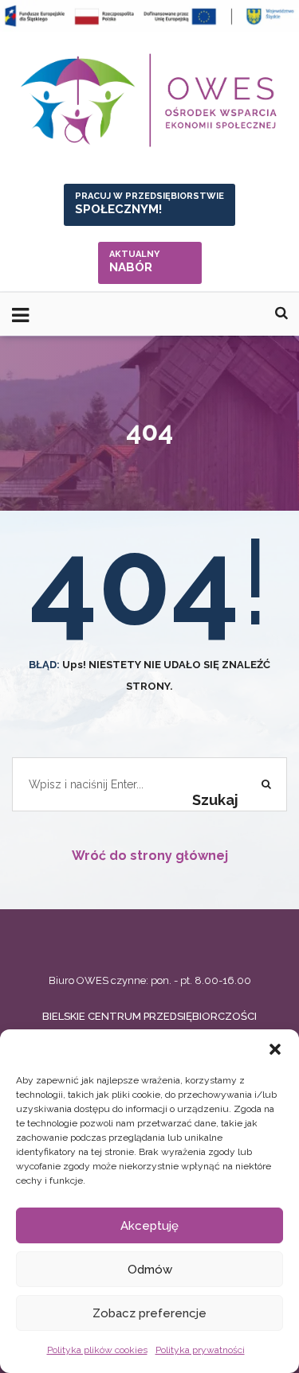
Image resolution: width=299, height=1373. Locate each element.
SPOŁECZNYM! (149, 203)
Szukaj (215, 800)
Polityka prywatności (200, 1349)
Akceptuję (149, 1226)
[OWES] (149, 100)
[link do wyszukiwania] (281, 313)
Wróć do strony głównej (150, 855)
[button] (275, 1049)
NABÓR (134, 261)
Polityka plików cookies (97, 1349)
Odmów (150, 1269)
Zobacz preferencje (149, 1313)
